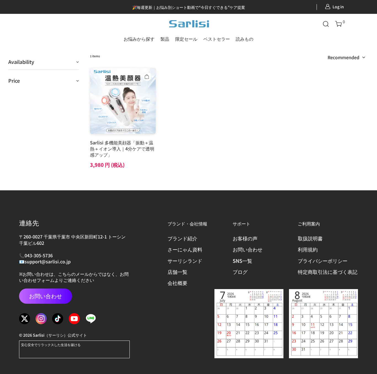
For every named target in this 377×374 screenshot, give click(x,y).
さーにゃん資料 (185, 249)
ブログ (240, 271)
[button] (326, 24)
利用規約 (308, 249)
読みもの (244, 38)
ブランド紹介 (182, 238)
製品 (164, 38)
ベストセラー (216, 38)
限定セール (186, 38)
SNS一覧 (242, 260)
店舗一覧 (177, 271)
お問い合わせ (45, 296)
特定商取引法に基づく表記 (327, 271)
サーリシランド (185, 260)
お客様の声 (245, 238)
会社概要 (177, 282)
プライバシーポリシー (322, 260)
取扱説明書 (310, 238)
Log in (338, 6)
